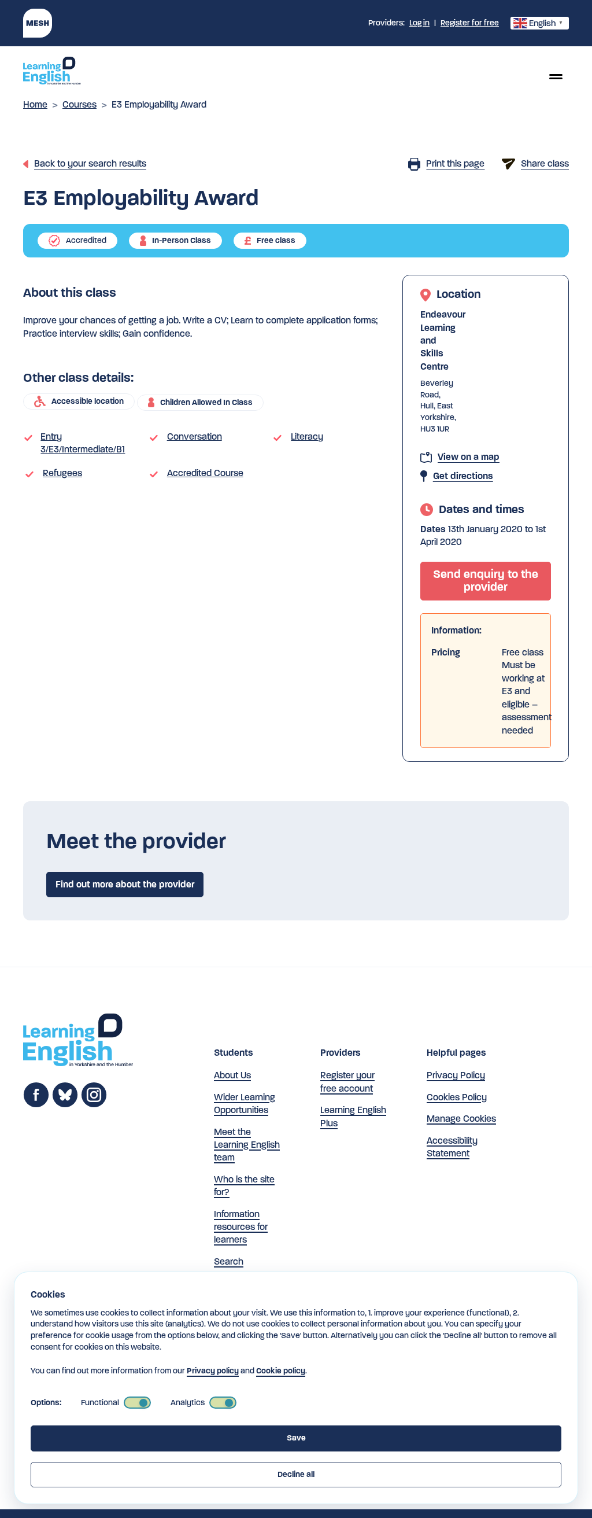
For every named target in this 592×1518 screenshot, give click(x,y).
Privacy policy (213, 1371)
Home (35, 104)
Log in (419, 23)
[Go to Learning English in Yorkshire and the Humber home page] (78, 1042)
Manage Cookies (461, 1118)
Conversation (194, 436)
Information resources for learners (241, 1227)
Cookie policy (280, 1371)
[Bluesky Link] (65, 1104)
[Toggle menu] (555, 76)
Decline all (296, 1474)
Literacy (307, 436)
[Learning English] (52, 72)
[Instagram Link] (94, 1104)
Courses (79, 104)
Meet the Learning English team (247, 1144)
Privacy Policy (456, 1075)
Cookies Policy (457, 1097)
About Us (232, 1075)
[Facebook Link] (36, 1104)
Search (228, 1261)
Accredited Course (205, 472)
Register (470, 23)
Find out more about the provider (125, 884)
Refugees (62, 472)
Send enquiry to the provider (485, 580)
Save (296, 1438)
